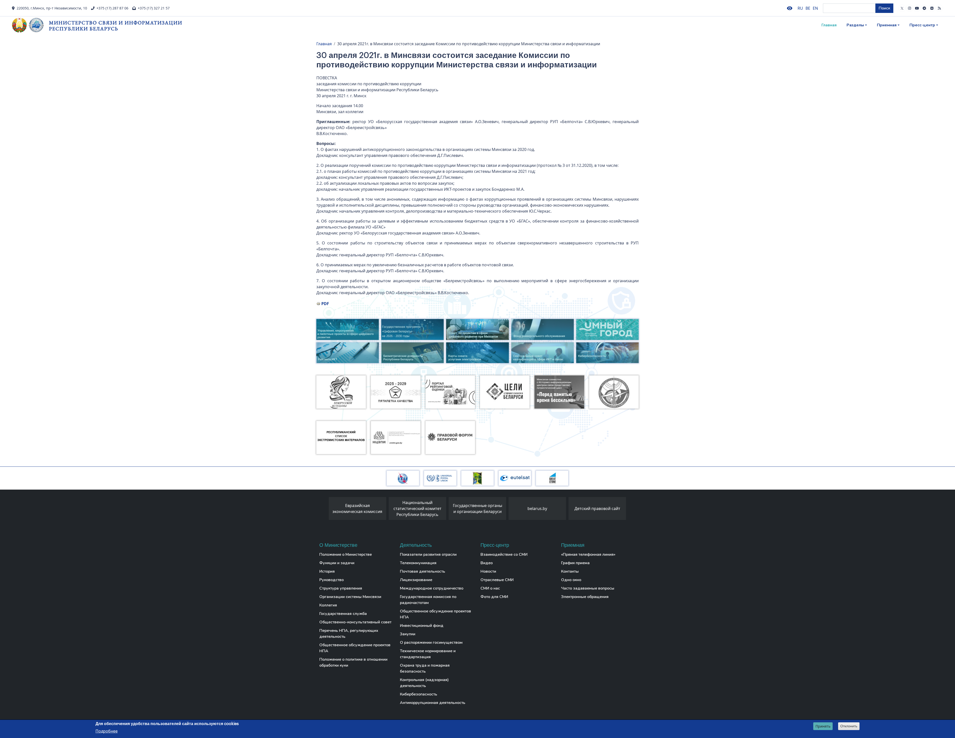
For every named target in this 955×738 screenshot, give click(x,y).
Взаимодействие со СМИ (503, 554)
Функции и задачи (336, 563)
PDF (325, 303)
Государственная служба (343, 613)
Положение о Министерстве (345, 554)
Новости (488, 571)
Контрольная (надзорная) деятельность (424, 683)
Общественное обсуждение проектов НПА (354, 648)
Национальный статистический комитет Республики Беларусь (417, 508)
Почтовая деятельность (422, 571)
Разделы (855, 25)
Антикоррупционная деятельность (432, 702)
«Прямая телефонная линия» (588, 554)
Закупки (407, 634)
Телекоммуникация (418, 563)
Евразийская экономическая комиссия (357, 508)
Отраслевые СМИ (497, 580)
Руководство (331, 580)
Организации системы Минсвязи (350, 597)
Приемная (887, 25)
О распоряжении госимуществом (431, 642)
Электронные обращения (585, 597)
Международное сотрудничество (431, 588)
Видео (486, 563)
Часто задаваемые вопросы (587, 588)
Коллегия (328, 605)
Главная (829, 25)
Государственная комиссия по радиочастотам (428, 599)
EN (815, 8)
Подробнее (107, 731)
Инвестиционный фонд (421, 625)
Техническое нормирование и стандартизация (428, 654)
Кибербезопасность (418, 694)
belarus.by (537, 508)
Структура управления (340, 588)
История (327, 571)
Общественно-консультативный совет (355, 622)
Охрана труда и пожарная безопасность (425, 668)
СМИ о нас (490, 588)
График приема (575, 563)
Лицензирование (416, 580)
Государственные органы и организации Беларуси (477, 508)
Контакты (570, 571)
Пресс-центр (922, 25)
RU (800, 8)
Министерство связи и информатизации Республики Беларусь (115, 25)
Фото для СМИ (494, 597)
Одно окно (571, 580)
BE (808, 8)
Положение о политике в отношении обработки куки (353, 662)
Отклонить (848, 726)
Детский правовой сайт (597, 508)
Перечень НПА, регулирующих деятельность (348, 633)
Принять (822, 726)
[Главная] (30, 25)
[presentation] (324, 510)
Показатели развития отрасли (428, 554)
